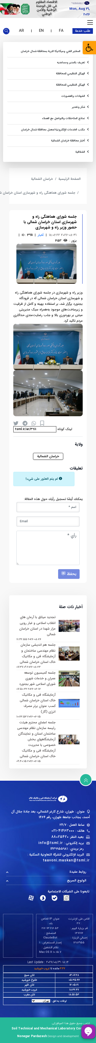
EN (41, 31)
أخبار (41, 235)
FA (61, 31)
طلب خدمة (82, 31)
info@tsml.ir (50, 843)
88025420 (60, 837)
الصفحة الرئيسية (69, 179)
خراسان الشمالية (42, 179)
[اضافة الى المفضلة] (42, 423)
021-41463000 (62, 830)
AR (21, 31)
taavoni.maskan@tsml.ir (66, 860)
